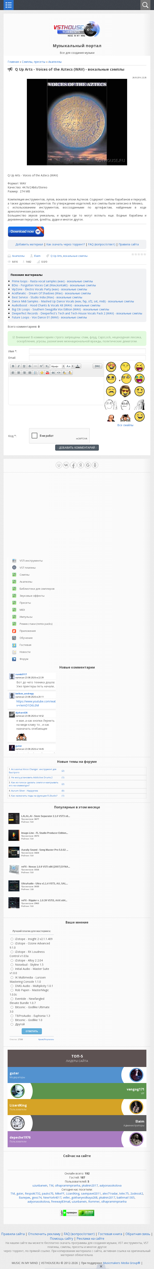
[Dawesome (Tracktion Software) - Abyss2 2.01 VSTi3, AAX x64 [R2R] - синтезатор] (35, 729)
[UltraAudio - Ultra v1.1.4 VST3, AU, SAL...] (14, 890)
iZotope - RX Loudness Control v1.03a (27, 954)
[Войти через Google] (88, 465)
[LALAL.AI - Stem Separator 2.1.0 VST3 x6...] (14, 823)
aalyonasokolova (110, 1185)
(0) (63, 790)
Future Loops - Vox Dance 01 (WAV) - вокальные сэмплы (49, 317)
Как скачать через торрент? (65, 244)
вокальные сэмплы (75, 256)
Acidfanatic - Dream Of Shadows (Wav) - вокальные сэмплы (51, 293)
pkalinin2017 (90, 1185)
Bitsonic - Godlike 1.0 (28, 1020)
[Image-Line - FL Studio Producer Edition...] (14, 840)
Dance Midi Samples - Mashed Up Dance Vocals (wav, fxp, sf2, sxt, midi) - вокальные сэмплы (73, 301)
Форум (24, 659)
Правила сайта (129, 244)
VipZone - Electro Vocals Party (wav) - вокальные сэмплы (49, 289)
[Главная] (77, 37)
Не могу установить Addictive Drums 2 (32, 777)
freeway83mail (60, 1201)
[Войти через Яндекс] (80, 465)
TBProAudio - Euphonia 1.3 (32, 1016)
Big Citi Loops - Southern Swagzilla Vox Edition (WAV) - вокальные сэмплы (60, 309)
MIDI (22, 610)
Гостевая (25, 645)
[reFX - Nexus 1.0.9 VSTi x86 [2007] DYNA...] (14, 873)
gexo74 (37, 1197)
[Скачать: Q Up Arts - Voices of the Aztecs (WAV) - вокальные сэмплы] (26, 232)
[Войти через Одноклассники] (95, 465)
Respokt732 (32, 1193)
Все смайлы (125, 425)
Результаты (49, 1039)
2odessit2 (136, 1193)
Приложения (28, 631)
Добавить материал (29, 244)
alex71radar (110, 1193)
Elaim (37, 256)
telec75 (124, 1193)
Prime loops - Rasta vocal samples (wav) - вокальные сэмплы (52, 281)
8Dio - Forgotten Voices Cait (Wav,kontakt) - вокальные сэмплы (54, 285)
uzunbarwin (39, 1185)
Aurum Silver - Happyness (24, 790)
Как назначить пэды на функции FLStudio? (34, 795)
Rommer (94, 1201)
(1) (63, 777)
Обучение (26, 638)
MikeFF (59, 1193)
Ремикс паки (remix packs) (36, 624)
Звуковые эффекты (32, 595)
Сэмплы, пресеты (33, 62)
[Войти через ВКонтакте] (66, 465)
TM (51, 1185)
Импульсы (26, 617)
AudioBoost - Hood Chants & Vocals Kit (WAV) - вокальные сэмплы (56, 305)
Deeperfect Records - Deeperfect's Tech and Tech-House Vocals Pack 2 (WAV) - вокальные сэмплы (77, 313)
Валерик (24, 1197)
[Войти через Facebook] (73, 465)
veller (66, 1197)
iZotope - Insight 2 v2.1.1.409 (34, 939)
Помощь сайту (62, 1238)
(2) (63, 770)
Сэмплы (24, 574)
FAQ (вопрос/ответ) (101, 244)
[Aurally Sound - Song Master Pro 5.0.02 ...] (14, 857)
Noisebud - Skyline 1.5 (29, 964)
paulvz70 (47, 1193)
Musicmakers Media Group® (121, 1263)
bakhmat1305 (126, 1197)
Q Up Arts (56, 256)
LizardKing (72, 1193)
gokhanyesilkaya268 (84, 1197)
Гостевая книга (110, 1234)
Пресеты (25, 603)
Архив (41, 1039)
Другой (20, 1024)
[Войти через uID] (59, 465)
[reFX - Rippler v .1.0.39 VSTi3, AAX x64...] (14, 907)
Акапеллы (55, 62)
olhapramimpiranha (67, 1185)
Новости (25, 652)
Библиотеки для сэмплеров (37, 588)
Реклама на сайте (90, 1238)
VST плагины (28, 567)
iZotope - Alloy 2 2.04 (29, 960)
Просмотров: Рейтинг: (45, 819)
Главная (13, 62)
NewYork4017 (52, 1197)
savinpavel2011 (91, 1193)
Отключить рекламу (44, 1234)
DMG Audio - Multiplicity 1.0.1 (34, 986)
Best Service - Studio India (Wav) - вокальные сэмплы (47, 297)
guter (19, 1193)
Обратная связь (138, 1234)
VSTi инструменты (31, 560)
